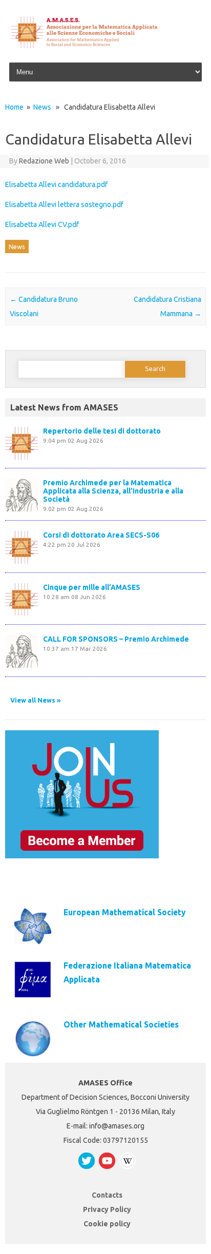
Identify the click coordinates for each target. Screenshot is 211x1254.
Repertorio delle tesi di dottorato (102, 431)
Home (14, 107)
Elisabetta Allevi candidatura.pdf (56, 184)
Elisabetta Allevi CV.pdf (42, 224)
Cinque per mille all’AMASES (91, 587)
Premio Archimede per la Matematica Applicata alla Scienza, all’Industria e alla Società (113, 491)
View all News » (35, 700)
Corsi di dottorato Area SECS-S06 (101, 535)
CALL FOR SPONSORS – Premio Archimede (116, 639)
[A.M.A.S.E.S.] (105, 47)
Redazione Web (44, 161)
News (42, 107)
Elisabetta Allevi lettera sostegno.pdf (64, 204)
